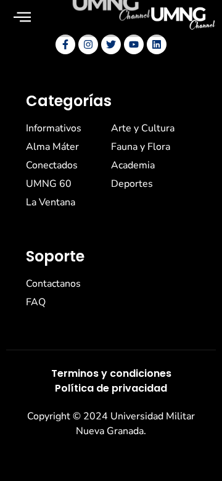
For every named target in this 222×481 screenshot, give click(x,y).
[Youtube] (134, 44)
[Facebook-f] (65, 44)
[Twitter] (111, 44)
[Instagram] (88, 44)
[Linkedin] (156, 44)
